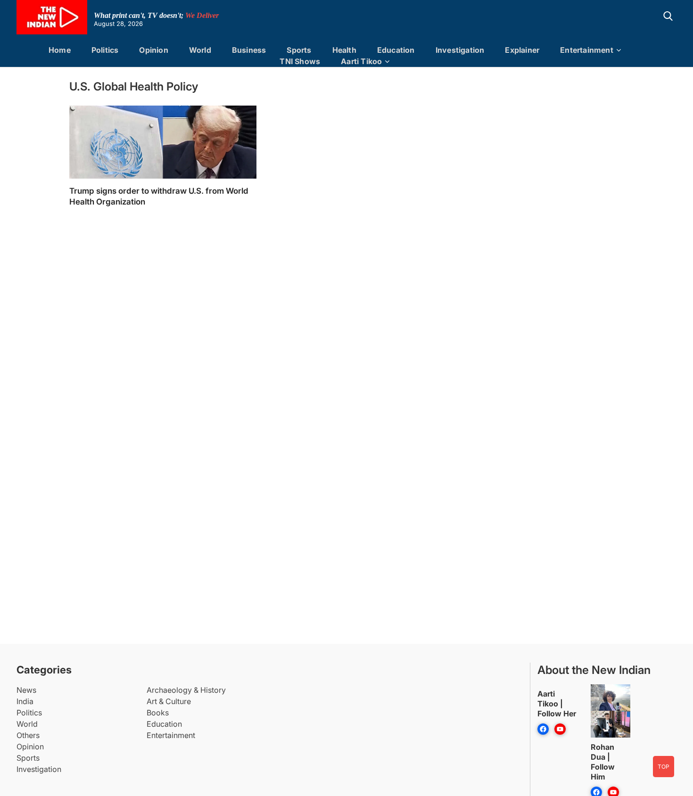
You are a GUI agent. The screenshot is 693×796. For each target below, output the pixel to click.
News (26, 690)
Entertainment (586, 50)
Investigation (460, 50)
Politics (105, 50)
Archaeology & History (186, 690)
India (24, 701)
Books (158, 712)
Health (344, 50)
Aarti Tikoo (361, 61)
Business (249, 50)
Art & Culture (169, 701)
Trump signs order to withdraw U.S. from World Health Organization (158, 196)
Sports (299, 50)
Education (396, 50)
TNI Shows (300, 61)
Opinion (153, 50)
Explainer (522, 50)
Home (60, 50)
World (200, 50)
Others (28, 735)
